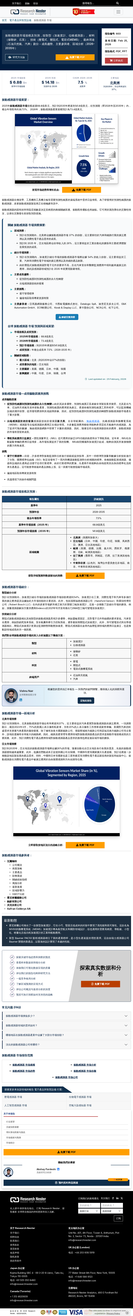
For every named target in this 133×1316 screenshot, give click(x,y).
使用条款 (14, 1244)
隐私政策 (14, 1256)
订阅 (118, 1218)
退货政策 (14, 1248)
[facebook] (113, 1198)
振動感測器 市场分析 (85, 1064)
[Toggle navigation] (118, 12)
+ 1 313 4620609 (19, 1296)
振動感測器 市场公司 (66, 1077)
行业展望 (10, 1121)
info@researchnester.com (82, 1240)
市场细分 (10, 1142)
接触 (27, 3)
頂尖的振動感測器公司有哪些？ (23, 1044)
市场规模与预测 (13, 1137)
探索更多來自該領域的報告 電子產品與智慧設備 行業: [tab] (33, 1089)
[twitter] (122, 1198)
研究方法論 (18, 57)
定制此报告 (86, 700)
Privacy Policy (113, 1313)
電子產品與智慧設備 (20, 20)
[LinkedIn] (20, 700)
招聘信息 (14, 1236)
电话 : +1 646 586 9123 (80, 1276)
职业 (35, 3)
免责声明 (14, 1252)
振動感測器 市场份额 (85, 1071)
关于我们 (16, 3)
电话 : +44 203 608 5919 (81, 1252)
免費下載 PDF (77, 57)
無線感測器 (93, 421)
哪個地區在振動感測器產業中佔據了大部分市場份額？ (35, 1035)
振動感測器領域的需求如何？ (21, 1025)
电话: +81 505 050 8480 (23, 1280)
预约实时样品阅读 (90, 1182)
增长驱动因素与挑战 (15, 1132)
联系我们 (14, 1240)
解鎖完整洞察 (68, 317)
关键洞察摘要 (12, 1127)
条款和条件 (15, 1260)
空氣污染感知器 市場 (80, 1105)
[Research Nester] (28, 12)
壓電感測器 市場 (13, 1096)
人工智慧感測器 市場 (15, 1105)
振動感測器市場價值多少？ (20, 1015)
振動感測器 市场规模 (23, 1064)
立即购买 (118, 60)
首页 (4, 20)
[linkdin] (117, 1198)
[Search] (117, 3)
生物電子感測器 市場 (80, 1096)
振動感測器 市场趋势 (23, 1071)
